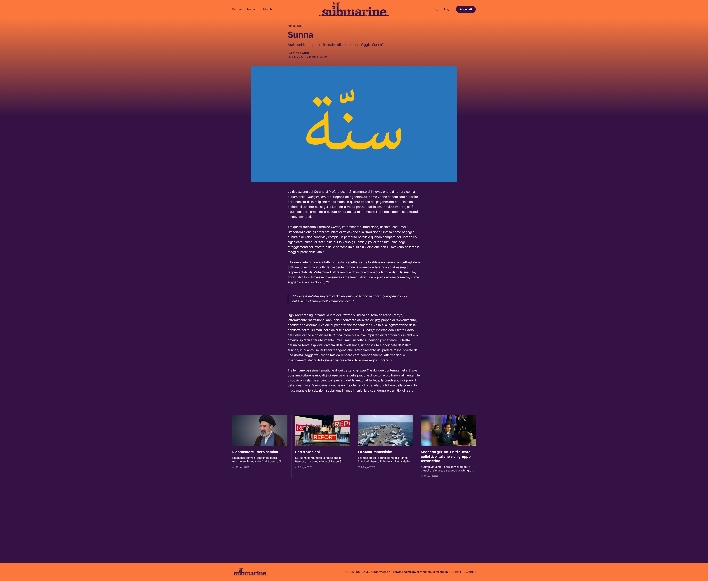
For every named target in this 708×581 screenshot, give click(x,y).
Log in (448, 9)
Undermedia (379, 572)
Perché (237, 9)
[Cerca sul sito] (436, 9)
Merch (267, 9)
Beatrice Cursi (299, 53)
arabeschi (295, 25)
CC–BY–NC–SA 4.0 (358, 572)
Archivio (252, 9)
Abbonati (466, 9)
